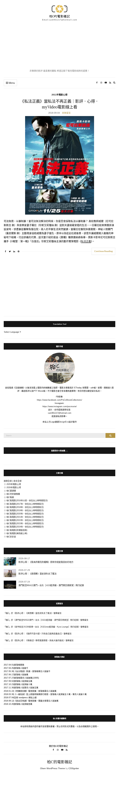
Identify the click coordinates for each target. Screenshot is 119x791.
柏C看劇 (10, 497)
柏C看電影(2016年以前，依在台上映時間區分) (27, 500)
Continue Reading (103, 251)
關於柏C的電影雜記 (58, 746)
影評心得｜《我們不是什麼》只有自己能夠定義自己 (38, 633)
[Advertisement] (59, 45)
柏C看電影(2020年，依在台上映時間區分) (25, 513)
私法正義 (86, 241)
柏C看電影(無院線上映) (17, 533)
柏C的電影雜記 (59, 762)
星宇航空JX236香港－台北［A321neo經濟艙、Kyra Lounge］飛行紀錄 (46, 627)
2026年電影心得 (14, 487)
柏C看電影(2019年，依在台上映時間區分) (25, 510)
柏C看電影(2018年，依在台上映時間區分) (25, 507)
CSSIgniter (73, 768)
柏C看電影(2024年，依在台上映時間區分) (25, 527)
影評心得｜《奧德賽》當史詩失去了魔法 (37, 573)
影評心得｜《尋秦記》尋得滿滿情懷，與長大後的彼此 (39, 640)
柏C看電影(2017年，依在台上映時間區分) (25, 504)
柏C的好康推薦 (13, 494)
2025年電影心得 (14, 484)
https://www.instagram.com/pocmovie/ (59, 406)
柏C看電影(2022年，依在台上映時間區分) (25, 520)
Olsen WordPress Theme (52, 768)
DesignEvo (64, 422)
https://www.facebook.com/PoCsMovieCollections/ (59, 400)
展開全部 (8, 481)
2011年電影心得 (59, 94)
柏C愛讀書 (11, 491)
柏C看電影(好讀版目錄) (17, 530)
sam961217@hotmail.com (59, 413)
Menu (11, 83)
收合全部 (17, 481)
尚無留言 (66, 113)
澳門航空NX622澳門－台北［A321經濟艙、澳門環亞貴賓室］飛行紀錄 (51, 585)
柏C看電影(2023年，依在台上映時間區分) (25, 523)
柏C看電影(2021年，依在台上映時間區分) (25, 517)
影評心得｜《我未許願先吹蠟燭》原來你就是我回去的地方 (45, 562)
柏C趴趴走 (11, 536)
